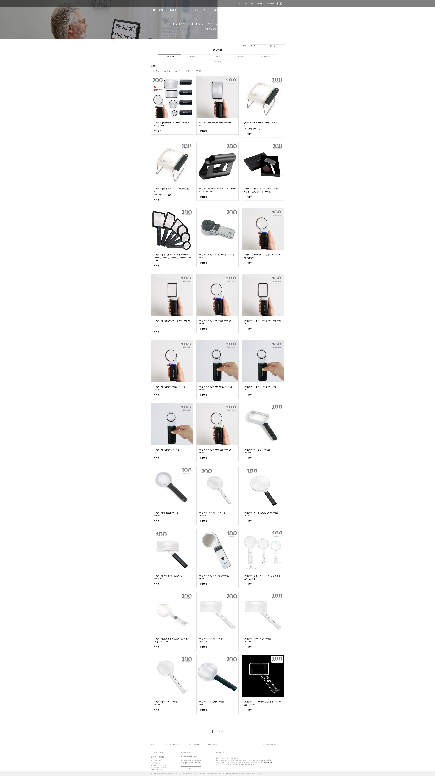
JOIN (245, 3)
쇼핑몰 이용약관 (212, 744)
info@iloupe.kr (267, 762)
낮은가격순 (167, 71)
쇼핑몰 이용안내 (174, 744)
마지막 (221, 731)
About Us (258, 10)
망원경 (246, 10)
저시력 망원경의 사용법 (269, 744)
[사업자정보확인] (267, 760)
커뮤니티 (271, 10)
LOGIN (238, 3)
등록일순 (198, 71)
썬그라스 (234, 10)
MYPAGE (259, 3)
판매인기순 (156, 71)
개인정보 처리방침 (194, 744)
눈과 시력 (194, 10)
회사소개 (153, 744)
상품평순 (188, 71)
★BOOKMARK (270, 3)
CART (252, 3)
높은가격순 (178, 71)
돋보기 (206, 10)
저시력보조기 (220, 10)
